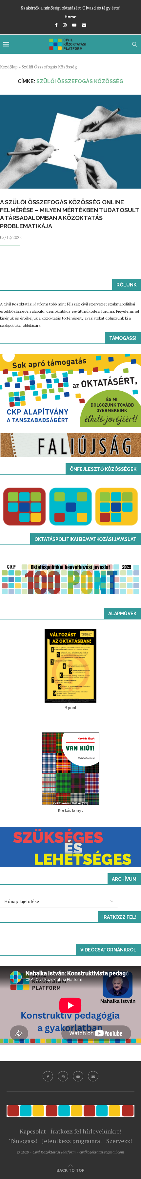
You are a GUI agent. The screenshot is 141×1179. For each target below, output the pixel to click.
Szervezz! (119, 1141)
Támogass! (23, 1141)
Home (71, 17)
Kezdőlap (9, 67)
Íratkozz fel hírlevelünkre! (85, 1131)
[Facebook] (56, 25)
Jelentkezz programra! (72, 1141)
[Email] (84, 25)
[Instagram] (65, 25)
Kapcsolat (33, 1131)
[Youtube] (74, 25)
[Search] (134, 44)
